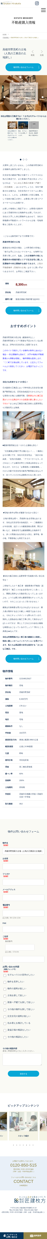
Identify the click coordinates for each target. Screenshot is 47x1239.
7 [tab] (33, 1145)
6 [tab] (30, 1145)
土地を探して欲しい (16, 995)
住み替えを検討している (18, 1023)
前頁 (32, 55)
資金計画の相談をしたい (18, 1030)
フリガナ (6, 874)
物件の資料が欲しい (16, 988)
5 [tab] (27, 1145)
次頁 (42, 55)
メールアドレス (9, 889)
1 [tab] (14, 1145)
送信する (23, 1074)
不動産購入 (6, 37)
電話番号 (6, 905)
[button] (42, 97)
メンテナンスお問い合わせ (11, 1236)
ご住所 (5, 936)
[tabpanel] (23, 1125)
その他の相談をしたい (17, 1037)
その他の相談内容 (10, 1048)
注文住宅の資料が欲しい (18, 1016)
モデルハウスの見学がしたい (21, 975)
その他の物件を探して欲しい (21, 1009)
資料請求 (37, 1236)
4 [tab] (24, 1145)
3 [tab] (20, 1145)
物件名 (5, 843)
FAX (4, 923)
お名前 (5, 858)
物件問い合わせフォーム (23, 67)
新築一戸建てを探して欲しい (21, 1002)
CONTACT (24, 1181)
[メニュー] (44, 8)
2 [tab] (17, 1145)
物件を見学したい (15, 982)
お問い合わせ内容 (11, 967)
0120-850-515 (23, 1165)
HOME (5, 34)
